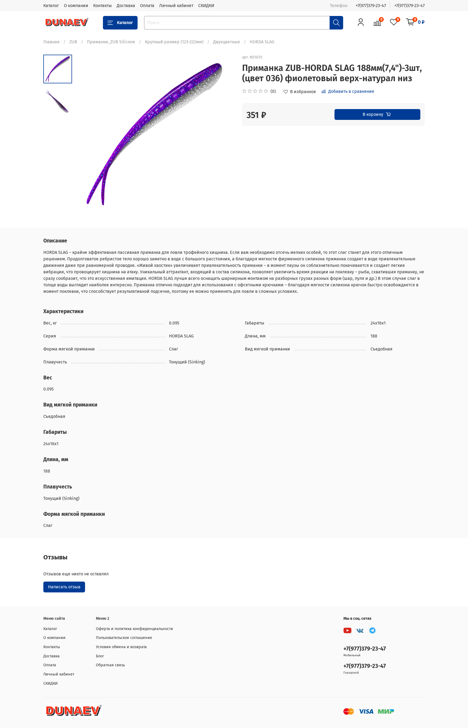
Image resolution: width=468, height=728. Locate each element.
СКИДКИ (206, 5)
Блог (100, 656)
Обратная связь (110, 665)
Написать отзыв (64, 586)
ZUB (73, 41)
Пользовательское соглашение (124, 637)
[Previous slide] (85, 134)
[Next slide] (223, 134)
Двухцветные (226, 41)
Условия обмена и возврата (121, 647)
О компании (76, 5)
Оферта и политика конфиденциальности (134, 629)
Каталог (51, 5)
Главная (51, 41)
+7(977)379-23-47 (371, 5)
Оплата (147, 5)
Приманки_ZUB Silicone (111, 41)
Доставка (126, 5)
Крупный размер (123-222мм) (174, 41)
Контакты (102, 5)
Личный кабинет (176, 5)
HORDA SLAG (262, 41)
